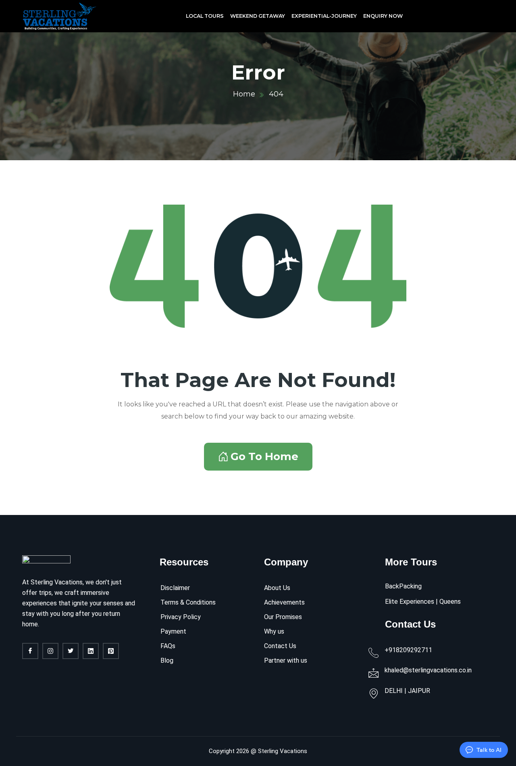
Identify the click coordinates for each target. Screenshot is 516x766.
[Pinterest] (111, 651)
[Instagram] (50, 651)
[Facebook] (30, 651)
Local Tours (205, 16)
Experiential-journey (324, 16)
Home (244, 94)
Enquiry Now (383, 16)
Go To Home (264, 456)
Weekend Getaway (257, 16)
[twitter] (70, 651)
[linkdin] (91, 651)
